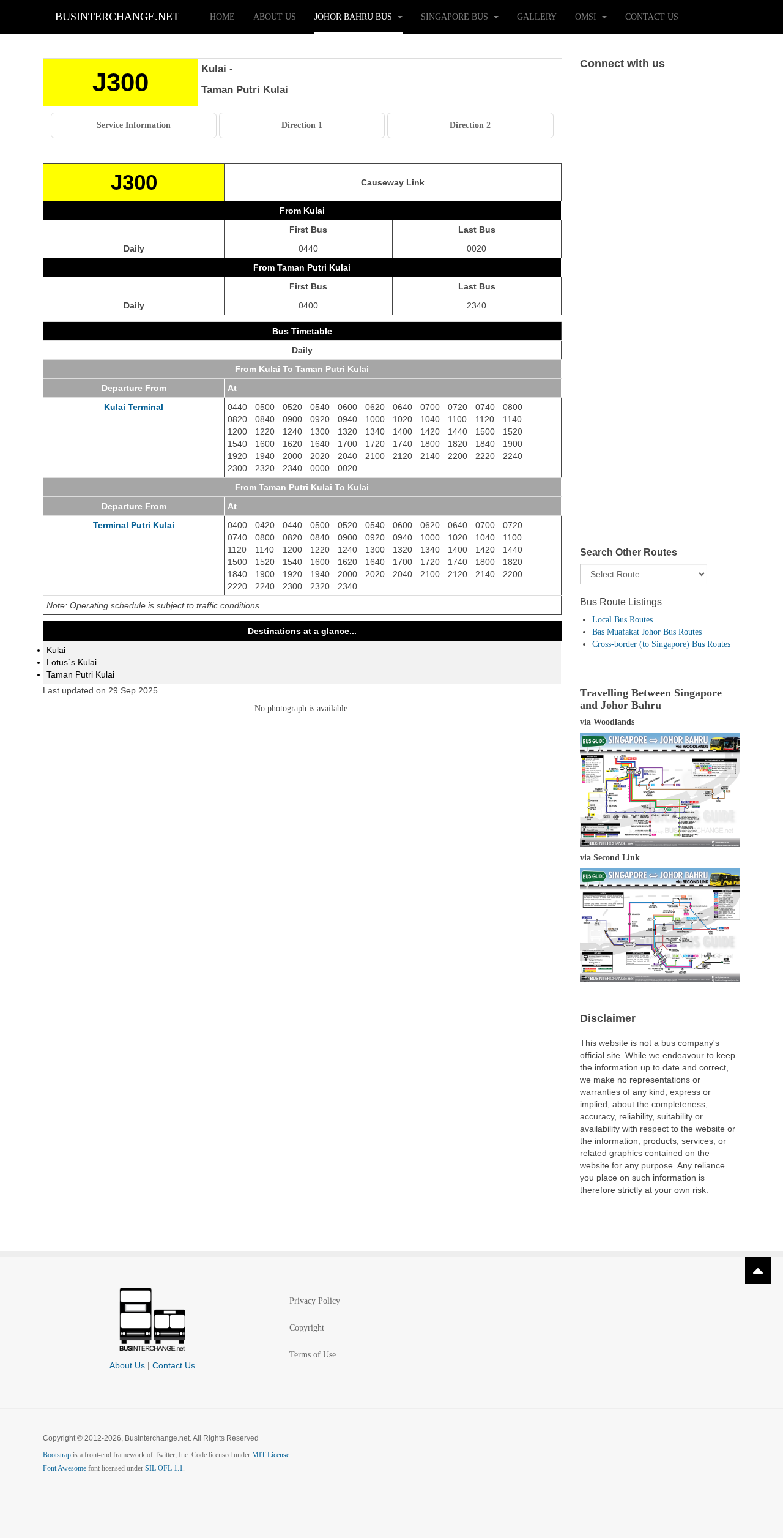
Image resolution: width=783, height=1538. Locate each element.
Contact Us (651, 16)
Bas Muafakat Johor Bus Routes (647, 631)
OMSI (587, 16)
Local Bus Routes (622, 619)
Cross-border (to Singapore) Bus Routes (661, 644)
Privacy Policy (314, 1300)
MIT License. (271, 1454)
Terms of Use (312, 1354)
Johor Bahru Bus (354, 16)
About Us (274, 16)
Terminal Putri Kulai (133, 525)
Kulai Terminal (133, 407)
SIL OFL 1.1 (164, 1468)
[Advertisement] (660, 320)
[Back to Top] (758, 1270)
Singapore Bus (456, 16)
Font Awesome (64, 1468)
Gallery (537, 16)
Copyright (306, 1327)
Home (222, 16)
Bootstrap (57, 1454)
